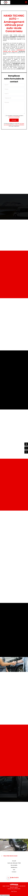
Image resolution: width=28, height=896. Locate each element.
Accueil (14, 861)
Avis (14, 869)
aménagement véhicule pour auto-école (14, 50)
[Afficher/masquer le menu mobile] (26, 2)
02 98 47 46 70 (14, 877)
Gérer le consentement (5, 895)
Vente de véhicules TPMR (14, 863)
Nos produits (14, 865)
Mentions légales (14, 887)
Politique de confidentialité (14, 888)
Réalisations (14, 867)
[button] (14, 855)
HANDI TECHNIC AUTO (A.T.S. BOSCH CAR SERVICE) (14, 886)
